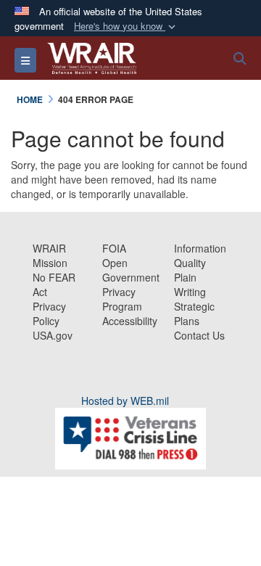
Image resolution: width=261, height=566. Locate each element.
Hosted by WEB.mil (125, 400)
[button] (126, 26)
